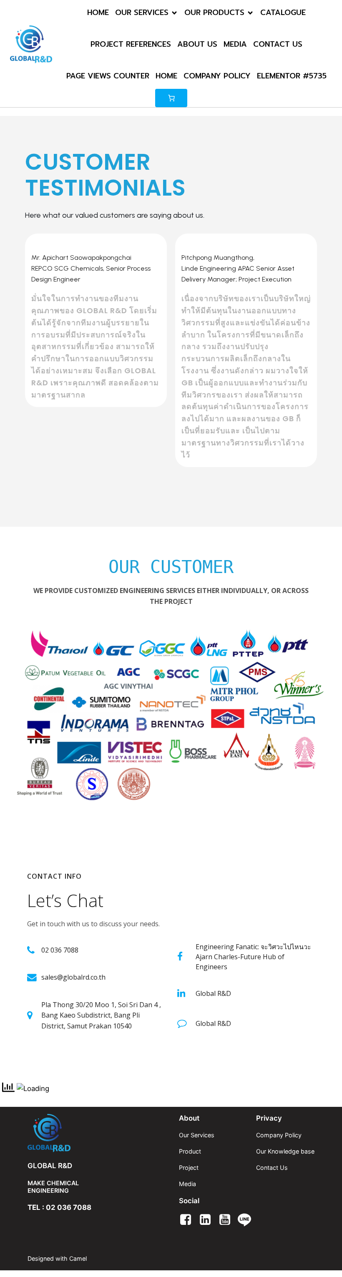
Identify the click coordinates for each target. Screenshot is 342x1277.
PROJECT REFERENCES (131, 44)
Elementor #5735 (292, 76)
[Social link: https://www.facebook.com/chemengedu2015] (189, 1220)
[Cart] (171, 98)
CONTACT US (277, 44)
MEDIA (235, 44)
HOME (98, 12)
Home (166, 76)
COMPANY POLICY (217, 76)
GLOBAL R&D (50, 1165)
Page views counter (107, 76)
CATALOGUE (283, 12)
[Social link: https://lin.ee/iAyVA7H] (247, 1220)
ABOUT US (197, 44)
